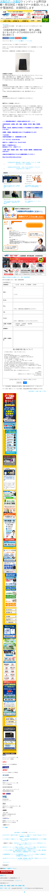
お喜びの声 (30, 858)
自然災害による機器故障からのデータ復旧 (26, 852)
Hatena (24, 38)
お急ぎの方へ (33, 849)
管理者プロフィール (28, 856)
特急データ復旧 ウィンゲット (10, 868)
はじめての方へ (6, 835)
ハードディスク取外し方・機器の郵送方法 (12, 850)
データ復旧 (24, 888)
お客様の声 (42, 854)
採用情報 (25, 858)
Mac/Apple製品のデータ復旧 (23, 849)
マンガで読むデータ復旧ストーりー (11, 839)
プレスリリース (27, 860)
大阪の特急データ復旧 (33, 391)
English (35, 835)
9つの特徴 (27, 836)
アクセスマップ (18, 880)
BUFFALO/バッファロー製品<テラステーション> (25, 843)
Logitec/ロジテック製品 (30, 847)
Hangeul (39, 835)
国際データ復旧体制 (24, 839)
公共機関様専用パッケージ (9, 854)
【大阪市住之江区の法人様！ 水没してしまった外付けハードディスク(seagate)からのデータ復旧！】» (23, 168)
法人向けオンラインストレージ (10, 858)
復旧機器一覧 (19, 856)
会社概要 (20, 858)
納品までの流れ (14, 835)
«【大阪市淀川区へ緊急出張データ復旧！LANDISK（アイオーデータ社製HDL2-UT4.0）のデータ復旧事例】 (23, 163)
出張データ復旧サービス (29, 850)
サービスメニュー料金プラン (25, 835)
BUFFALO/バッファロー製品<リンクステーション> (31, 843)
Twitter (12, 38)
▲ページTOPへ (43, 391)
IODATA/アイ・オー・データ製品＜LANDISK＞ (13, 847)
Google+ (18, 38)
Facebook (6, 38)
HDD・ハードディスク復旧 (16, 40)
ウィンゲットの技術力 (34, 854)
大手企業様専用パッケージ (22, 854)
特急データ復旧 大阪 (5, 888)
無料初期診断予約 (34, 839)
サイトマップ (32, 832)
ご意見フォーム (37, 858)
